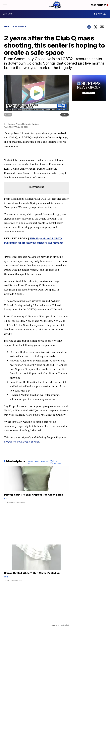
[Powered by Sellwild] (64, 625)
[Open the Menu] (4, 5)
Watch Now (98, 5)
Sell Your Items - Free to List (37, 463)
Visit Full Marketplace (55, 462)
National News (15, 26)
